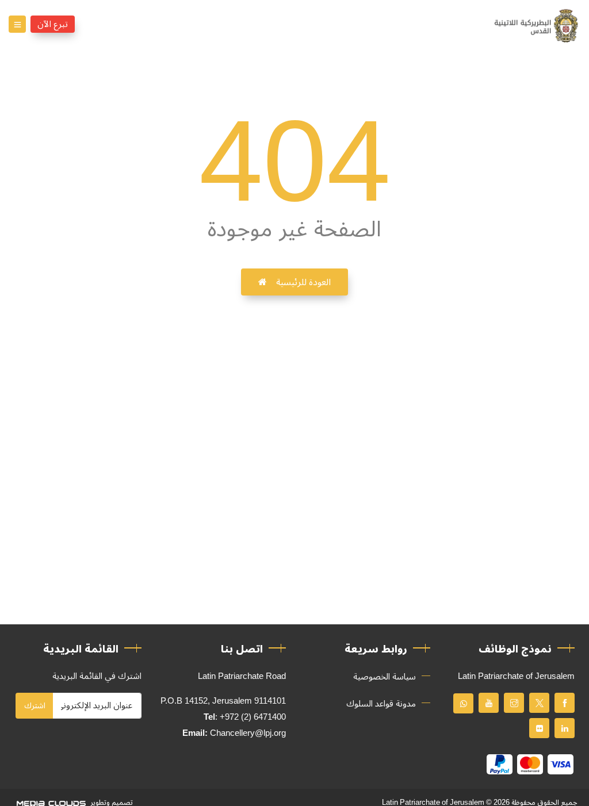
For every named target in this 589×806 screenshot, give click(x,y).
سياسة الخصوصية (384, 676)
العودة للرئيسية (303, 282)
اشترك (34, 705)
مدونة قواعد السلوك (381, 703)
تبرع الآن (52, 24)
